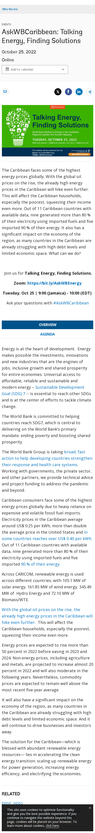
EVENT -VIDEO (12, 803)
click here (52, 826)
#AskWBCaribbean (71, 303)
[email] (5, 91)
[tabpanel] (47, 563)
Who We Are (10, 9)
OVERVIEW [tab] (47, 324)
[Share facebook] (68, 91)
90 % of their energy (40, 564)
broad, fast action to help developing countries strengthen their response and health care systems (47, 458)
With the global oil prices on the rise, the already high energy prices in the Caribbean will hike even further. (47, 616)
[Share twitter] (58, 91)
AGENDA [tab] (47, 334)
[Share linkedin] (79, 91)
